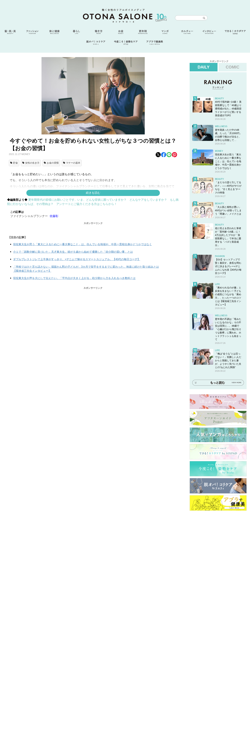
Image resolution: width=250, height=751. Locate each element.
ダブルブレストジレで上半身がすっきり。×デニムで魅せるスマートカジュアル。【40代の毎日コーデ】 (76, 259)
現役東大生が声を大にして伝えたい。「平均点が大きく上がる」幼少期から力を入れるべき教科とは (74, 278)
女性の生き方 (32, 162)
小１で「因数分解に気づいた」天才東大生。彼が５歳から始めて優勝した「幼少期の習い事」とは (73, 251)
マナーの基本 (73, 162)
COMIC (232, 67)
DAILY (204, 67)
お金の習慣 (53, 162)
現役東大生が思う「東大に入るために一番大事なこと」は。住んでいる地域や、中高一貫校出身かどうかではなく (82, 244)
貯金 (15, 162)
